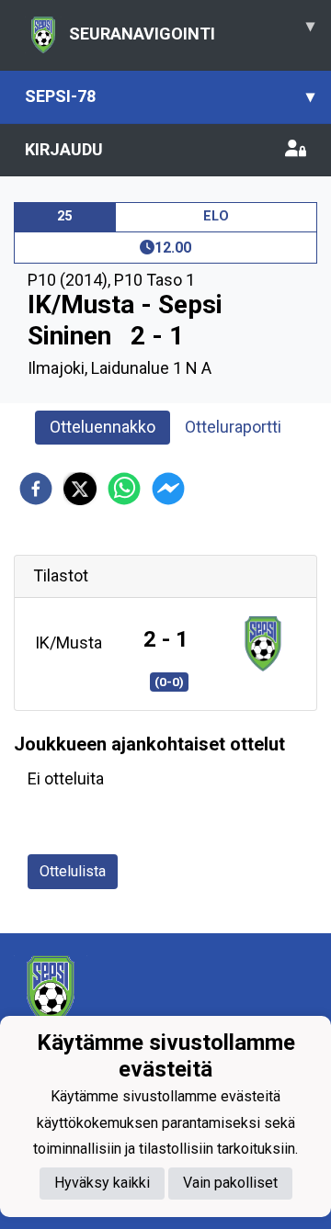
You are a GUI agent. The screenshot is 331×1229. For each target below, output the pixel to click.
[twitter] (80, 488)
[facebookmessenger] (168, 488)
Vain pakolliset (230, 1182)
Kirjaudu (64, 149)
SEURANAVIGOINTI (191, 29)
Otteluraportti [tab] (233, 426)
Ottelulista (73, 871)
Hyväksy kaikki (102, 1182)
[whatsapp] (124, 488)
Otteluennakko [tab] (102, 426)
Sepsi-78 (169, 96)
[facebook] (35, 488)
